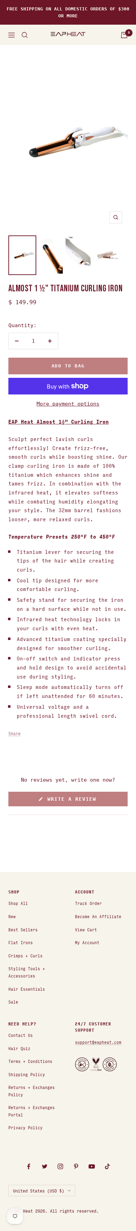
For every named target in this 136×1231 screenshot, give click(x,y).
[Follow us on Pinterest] (76, 1166)
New (12, 916)
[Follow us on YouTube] (91, 1166)
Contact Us (20, 1035)
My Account (87, 942)
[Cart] (124, 35)
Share (14, 733)
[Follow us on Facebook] (29, 1166)
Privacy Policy (25, 1127)
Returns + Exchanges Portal (31, 1111)
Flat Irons (20, 942)
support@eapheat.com (98, 1042)
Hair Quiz (19, 1048)
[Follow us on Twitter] (44, 1166)
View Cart (86, 929)
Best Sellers (23, 929)
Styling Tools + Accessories (26, 972)
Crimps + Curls (25, 955)
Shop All (18, 903)
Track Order (88, 903)
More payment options (68, 404)
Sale (13, 1001)
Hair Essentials (26, 988)
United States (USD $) (38, 1190)
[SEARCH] (25, 35)
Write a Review (82, 801)
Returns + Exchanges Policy (31, 1090)
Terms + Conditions (30, 1061)
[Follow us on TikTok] (107, 1166)
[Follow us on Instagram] (60, 1166)
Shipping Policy (26, 1074)
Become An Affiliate (98, 916)
